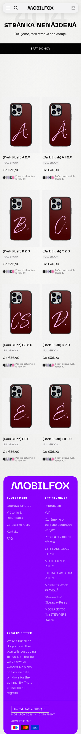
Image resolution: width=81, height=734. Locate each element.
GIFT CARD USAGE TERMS (58, 551)
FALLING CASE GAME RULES (59, 575)
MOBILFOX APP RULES (55, 563)
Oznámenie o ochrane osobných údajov (58, 524)
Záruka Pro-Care (18, 525)
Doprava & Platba (19, 506)
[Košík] (73, 8)
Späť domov (41, 48)
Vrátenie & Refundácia (15, 515)
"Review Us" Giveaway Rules (56, 599)
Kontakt (12, 531)
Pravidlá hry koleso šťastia (58, 539)
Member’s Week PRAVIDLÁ (56, 587)
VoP (47, 512)
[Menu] (8, 8)
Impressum (53, 506)
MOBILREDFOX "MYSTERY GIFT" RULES (56, 614)
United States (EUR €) (28, 709)
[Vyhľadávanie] (15, 8)
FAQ (10, 538)
